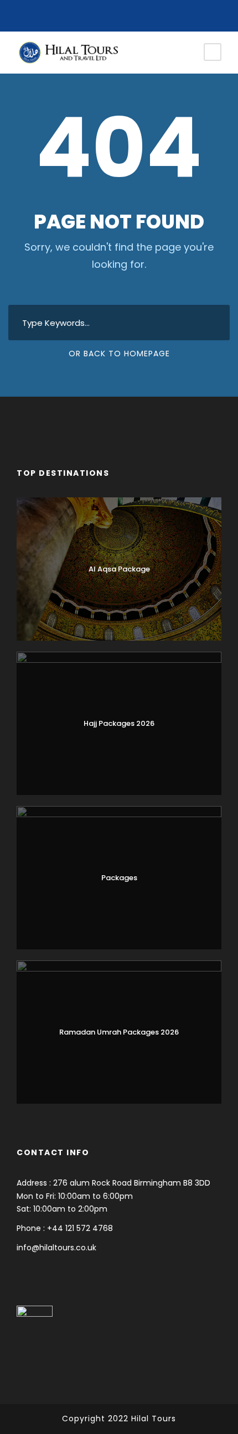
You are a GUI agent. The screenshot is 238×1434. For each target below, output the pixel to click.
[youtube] (119, 12)
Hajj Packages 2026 (119, 723)
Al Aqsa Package (119, 569)
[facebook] (102, 12)
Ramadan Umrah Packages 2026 (119, 1032)
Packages (119, 877)
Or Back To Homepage (119, 353)
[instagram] (135, 12)
